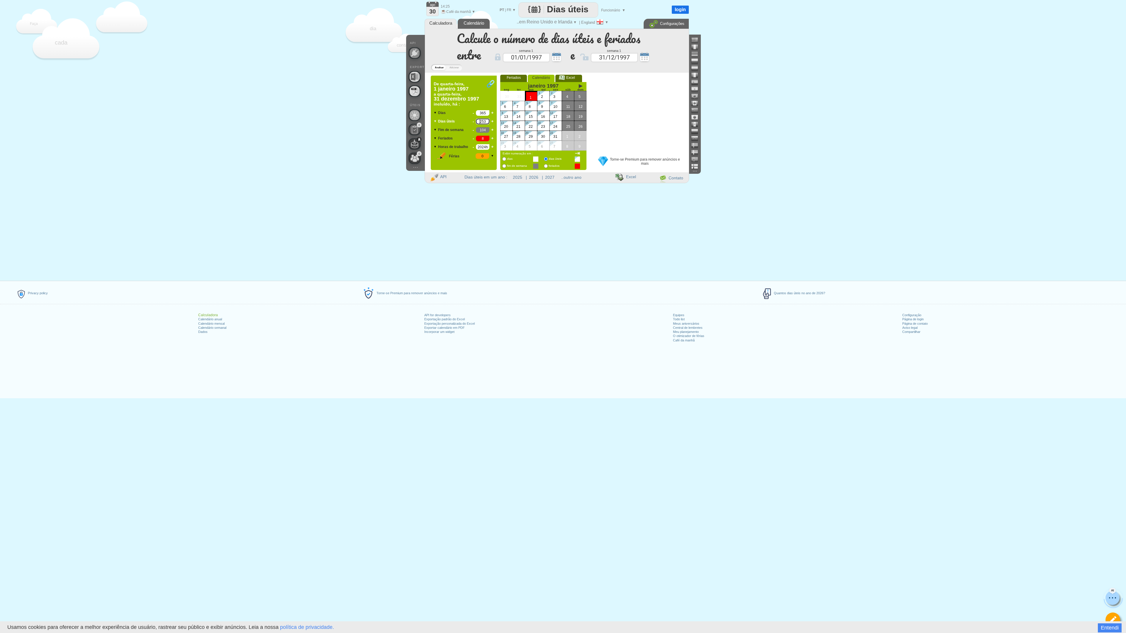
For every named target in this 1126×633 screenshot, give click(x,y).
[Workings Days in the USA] (697, 39)
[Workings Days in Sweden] (697, 145)
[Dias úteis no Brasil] (697, 96)
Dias (442, 113)
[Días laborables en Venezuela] (697, 138)
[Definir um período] (1112, 619)
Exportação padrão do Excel (444, 319)
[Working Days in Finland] (697, 166)
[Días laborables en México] (697, 124)
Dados (203, 331)
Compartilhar (911, 331)
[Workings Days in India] (697, 89)
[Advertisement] (639, 112)
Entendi (1110, 628)
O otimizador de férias (688, 336)
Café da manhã (684, 340)
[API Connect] (414, 53)
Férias (454, 156)
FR (509, 10)
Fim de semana (451, 130)
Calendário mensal (211, 323)
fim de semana (517, 165)
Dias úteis (446, 121)
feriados (554, 165)
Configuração (911, 315)
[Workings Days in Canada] (697, 103)
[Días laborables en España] (697, 82)
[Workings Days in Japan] (697, 117)
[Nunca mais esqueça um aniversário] (414, 144)
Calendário (541, 78)
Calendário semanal (212, 327)
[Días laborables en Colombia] (697, 131)
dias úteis (555, 158)
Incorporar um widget (439, 331)
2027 (549, 177)
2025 (517, 177)
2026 (533, 177)
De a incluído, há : (456, 93)
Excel (569, 78)
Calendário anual (210, 319)
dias (510, 158)
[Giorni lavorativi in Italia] (697, 75)
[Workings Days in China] (697, 110)
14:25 (445, 6)
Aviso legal (910, 327)
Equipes (678, 315)
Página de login (913, 319)
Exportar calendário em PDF (444, 327)
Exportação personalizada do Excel (449, 323)
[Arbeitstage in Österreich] (697, 68)
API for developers (437, 315)
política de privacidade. (307, 627)
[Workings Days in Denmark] (697, 152)
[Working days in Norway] (697, 159)
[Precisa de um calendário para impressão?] (414, 91)
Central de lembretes (688, 327)
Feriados (445, 138)
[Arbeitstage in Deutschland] (697, 53)
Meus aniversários (686, 323)
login (680, 9)
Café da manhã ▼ (458, 12)
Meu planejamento (686, 331)
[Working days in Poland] (697, 60)
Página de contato (915, 323)
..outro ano (571, 177)
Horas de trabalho (453, 147)
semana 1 (526, 50)
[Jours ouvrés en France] (697, 46)
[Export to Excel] (414, 77)
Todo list (679, 319)
